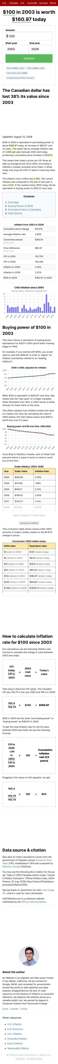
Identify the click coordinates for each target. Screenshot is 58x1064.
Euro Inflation (15, 1043)
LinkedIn (14, 1008)
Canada (13, 3)
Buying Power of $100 (20, 206)
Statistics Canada (11, 866)
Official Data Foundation (33, 901)
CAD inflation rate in (17, 73)
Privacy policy (35, 1058)
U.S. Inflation (14, 1024)
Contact (20, 1058)
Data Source (15, 213)
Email (5, 1008)
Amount (10, 30)
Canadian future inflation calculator (20, 78)
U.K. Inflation (14, 1033)
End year (35, 43)
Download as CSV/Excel (29, 523)
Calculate (29, 58)
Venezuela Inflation (18, 1048)
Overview (13, 202)
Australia (32, 3)
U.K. (22, 3)
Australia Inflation (17, 1038)
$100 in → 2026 (15, 68)
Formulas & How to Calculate (24, 209)
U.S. (4, 3)
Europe (44, 3)
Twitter (23, 1008)
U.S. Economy (15, 1029)
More (53, 3)
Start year (11, 43)
